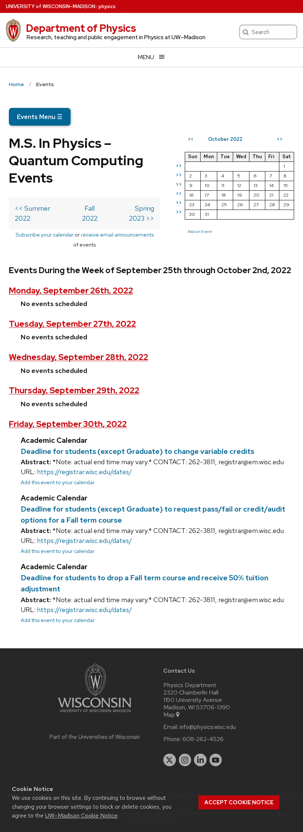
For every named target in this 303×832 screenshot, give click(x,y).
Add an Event (200, 231)
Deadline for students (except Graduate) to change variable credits (137, 451)
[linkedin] (200, 760)
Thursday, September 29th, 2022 (74, 390)
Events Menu (39, 117)
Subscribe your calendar (45, 234)
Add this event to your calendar (58, 482)
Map (169, 715)
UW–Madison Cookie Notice (81, 815)
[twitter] (169, 760)
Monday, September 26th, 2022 (71, 290)
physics (107, 6)
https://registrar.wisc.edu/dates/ (84, 472)
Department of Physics (81, 28)
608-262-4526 (203, 739)
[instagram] (185, 760)
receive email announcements (117, 234)
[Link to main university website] (95, 713)
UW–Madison (50, 6)
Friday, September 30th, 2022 (68, 424)
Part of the (95, 737)
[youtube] (216, 760)
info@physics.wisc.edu (208, 727)
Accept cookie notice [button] (238, 802)
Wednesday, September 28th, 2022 (78, 357)
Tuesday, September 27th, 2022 (72, 324)
